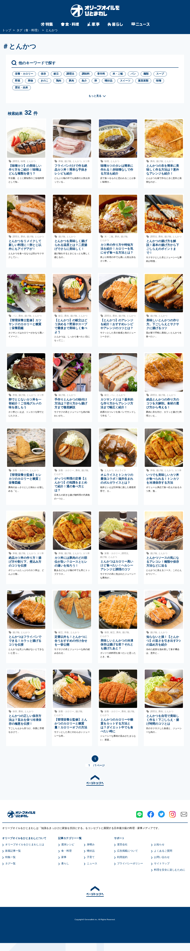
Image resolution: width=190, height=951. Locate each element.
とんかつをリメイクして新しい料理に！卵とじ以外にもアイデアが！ (25, 244)
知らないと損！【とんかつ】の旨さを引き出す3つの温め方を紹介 (163, 640)
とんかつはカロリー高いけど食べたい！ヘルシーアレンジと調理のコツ (117, 565)
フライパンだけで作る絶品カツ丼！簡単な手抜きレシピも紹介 (71, 169)
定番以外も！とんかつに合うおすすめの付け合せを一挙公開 (71, 640)
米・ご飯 (118, 73)
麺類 (146, 73)
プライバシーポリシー (130, 863)
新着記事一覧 (13, 850)
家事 (63, 857)
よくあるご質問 (163, 850)
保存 (43, 73)
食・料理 (66, 850)
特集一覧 (10, 857)
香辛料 (101, 73)
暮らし (65, 863)
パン (133, 73)
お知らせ (159, 844)
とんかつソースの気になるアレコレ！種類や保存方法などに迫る (162, 561)
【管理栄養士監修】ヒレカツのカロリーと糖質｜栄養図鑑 (25, 478)
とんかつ (31, 161)
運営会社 (122, 844)
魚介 (84, 80)
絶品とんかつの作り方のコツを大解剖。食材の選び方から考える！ (162, 403)
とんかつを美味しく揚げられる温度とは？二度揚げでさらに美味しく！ (71, 244)
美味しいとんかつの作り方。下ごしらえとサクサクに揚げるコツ (162, 324)
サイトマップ (162, 863)
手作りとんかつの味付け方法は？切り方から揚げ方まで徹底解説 (71, 403)
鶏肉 (58, 80)
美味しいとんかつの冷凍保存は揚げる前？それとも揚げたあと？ (117, 644)
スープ (160, 73)
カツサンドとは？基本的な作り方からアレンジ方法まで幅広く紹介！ (117, 403)
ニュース (92, 863)
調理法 (70, 73)
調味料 (86, 73)
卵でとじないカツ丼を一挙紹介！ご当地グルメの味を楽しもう (25, 403)
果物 (30, 80)
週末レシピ (67, 844)
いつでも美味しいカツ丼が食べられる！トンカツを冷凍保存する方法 (162, 478)
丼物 (60, 161)
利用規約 (122, 857)
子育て (91, 857)
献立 (56, 73)
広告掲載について (127, 850)
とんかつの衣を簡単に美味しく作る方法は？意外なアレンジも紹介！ (162, 169)
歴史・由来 (21, 87)
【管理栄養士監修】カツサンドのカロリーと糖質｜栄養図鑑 (25, 324)
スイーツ (125, 80)
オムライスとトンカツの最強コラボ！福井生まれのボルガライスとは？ (117, 478)
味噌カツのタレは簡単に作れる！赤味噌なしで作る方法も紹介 (117, 169)
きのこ (44, 80)
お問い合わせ (162, 857)
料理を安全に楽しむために (169, 869)
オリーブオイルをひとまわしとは (24, 844)
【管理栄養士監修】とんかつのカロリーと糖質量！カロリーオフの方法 (71, 723)
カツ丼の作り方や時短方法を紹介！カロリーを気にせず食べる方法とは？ (117, 248)
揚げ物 (67, 161)
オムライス (120, 470)
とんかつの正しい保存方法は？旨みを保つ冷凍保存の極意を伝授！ (25, 719)
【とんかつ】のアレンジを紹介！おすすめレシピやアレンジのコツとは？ (117, 324)
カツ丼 (86, 161)
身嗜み (91, 844)
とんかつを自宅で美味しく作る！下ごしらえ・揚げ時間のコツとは (162, 719)
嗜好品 (108, 80)
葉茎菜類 (143, 80)
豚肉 (71, 80)
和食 (66, 632)
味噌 (158, 80)
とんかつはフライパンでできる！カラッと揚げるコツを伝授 (25, 640)
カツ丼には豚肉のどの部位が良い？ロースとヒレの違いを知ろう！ (71, 561)
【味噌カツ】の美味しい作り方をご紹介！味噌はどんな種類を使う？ (25, 169)
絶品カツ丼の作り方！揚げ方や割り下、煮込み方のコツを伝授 (25, 561)
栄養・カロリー (24, 73)
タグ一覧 (10, 863)
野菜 (17, 80)
